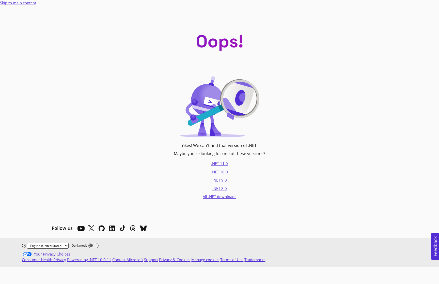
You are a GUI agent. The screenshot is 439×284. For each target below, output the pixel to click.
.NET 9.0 (219, 180)
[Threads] (133, 228)
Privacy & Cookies (174, 259)
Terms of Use (231, 259)
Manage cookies (205, 259)
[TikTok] (122, 228)
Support (151, 259)
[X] (91, 228)
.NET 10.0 (219, 171)
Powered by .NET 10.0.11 (89, 259)
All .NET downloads (219, 196)
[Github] (101, 228)
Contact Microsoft (127, 259)
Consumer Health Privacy (44, 259)
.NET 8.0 (219, 188)
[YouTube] (80, 228)
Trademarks (254, 259)
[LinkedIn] (112, 228)
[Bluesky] (143, 228)
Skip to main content (18, 2)
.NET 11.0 (219, 163)
